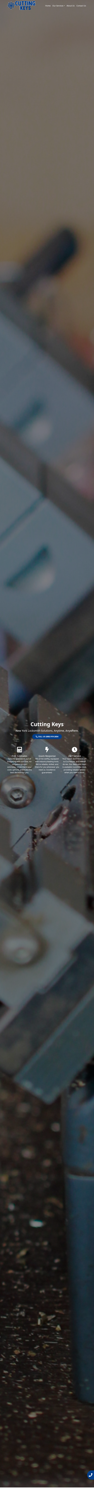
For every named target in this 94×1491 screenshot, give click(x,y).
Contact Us (81, 5)
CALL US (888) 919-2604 (48, 736)
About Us (71, 5)
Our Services (57, 5)
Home (48, 5)
